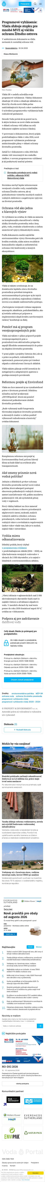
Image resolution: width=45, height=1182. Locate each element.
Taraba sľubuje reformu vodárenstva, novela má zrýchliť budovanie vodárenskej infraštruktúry (24, 959)
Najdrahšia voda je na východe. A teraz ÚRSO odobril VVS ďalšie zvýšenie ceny (23, 970)
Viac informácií (26, 1180)
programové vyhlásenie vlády (15, 699)
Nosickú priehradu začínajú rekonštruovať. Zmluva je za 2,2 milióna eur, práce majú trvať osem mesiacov (23, 989)
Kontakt (12, 1166)
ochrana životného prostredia (29, 696)
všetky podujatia (22, 1084)
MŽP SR (39, 693)
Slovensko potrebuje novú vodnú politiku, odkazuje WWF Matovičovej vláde (22, 175)
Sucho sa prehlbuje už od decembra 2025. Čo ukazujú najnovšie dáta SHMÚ (23, 982)
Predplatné (25, 4)
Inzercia (5, 1166)
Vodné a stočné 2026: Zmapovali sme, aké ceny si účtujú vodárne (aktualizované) (25, 953)
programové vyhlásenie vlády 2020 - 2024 (21, 702)
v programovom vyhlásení (14, 547)
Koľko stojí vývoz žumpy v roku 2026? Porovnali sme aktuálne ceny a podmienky (24, 976)
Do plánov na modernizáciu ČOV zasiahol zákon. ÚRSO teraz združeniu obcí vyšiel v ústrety (24, 996)
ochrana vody (8, 696)
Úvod (4, 4)
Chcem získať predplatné (22, 679)
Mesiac (39, 947)
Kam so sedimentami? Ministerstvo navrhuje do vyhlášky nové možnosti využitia (24, 1002)
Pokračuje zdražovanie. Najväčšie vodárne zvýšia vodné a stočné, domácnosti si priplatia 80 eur (25, 1008)
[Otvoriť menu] (40, 3)
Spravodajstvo (11, 48)
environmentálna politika (23, 693)
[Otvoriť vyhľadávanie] (35, 3)
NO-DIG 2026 (10, 1066)
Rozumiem (35, 1173)
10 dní (30, 947)
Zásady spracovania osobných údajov (15, 1163)
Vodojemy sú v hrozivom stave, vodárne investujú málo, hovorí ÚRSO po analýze (21, 964)
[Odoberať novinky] (40, 1026)
